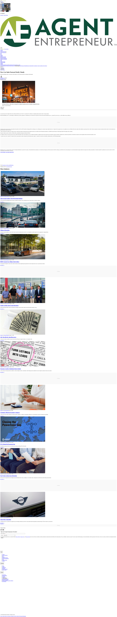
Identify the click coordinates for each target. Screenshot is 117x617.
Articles (9, 0)
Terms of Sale (10, 616)
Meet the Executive (3, 56)
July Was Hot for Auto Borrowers (8, 337)
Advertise (10, 65)
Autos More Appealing (5, 519)
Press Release (45, 65)
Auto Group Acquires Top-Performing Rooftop (11, 198)
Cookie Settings (5, 578)
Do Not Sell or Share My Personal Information (19, 616)
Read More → (2, 233)
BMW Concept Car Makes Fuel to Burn (9, 261)
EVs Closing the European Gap (7, 444)
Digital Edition (6, 15)
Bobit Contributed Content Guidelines (37, 65)
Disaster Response (3, 51)
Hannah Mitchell (6, 228)
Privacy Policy (2, 616)
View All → (2, 523)
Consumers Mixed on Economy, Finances (10, 412)
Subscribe (1, 15)
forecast (3, 165)
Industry (12, 165)
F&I (1, 53)
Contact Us (13, 65)
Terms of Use (6, 616)
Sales (1, 60)
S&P (10, 165)
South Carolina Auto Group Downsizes (9, 305)
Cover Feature (4, 0)
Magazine (3, 568)
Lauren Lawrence (6, 196)
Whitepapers (4, 567)
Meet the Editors (6, 65)
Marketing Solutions (29, 65)
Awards (1, 50)
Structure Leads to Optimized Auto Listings (10, 368)
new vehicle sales (7, 165)
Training (1, 63)
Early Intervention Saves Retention (8, 475)
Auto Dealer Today (9, 166)
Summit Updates (2, 61)
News (7, 0)
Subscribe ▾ (2, 2)
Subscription (2, 65)
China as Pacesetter (5, 230)
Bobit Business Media (23, 65)
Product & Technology (3, 58)
